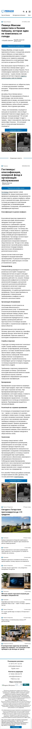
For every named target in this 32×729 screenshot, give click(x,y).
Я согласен (16, 727)
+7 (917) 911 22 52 (15, 664)
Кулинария (5, 537)
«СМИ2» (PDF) (27, 717)
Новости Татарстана (8, 507)
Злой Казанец (18, 476)
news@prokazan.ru (15, 676)
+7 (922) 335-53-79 (15, 674)
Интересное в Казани (8, 643)
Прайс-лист (15, 668)
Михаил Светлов (7, 183)
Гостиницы (5, 192)
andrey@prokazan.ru (15, 666)
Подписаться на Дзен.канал (16, 46)
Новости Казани (7, 21)
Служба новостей (19, 40)
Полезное (5, 165)
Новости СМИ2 (5, 132)
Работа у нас (15, 679)
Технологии (6, 591)
